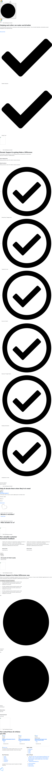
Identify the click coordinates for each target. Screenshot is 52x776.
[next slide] (2, 490)
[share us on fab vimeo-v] (4, 752)
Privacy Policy (30, 764)
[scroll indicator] (8, 11)
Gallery (29, 752)
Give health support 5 (4, 493)
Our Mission (2, 580)
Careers (29, 750)
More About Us (3, 479)
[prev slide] (0, 490)
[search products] (10, 2)
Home (29, 751)
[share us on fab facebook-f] (2, 752)
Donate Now (2, 502)
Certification (30, 749)
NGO (4, 741)
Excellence (12, 580)
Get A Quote (2, 30)
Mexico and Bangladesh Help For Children (8, 740)
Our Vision (7, 580)
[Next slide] (2, 553)
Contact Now (3, 516)
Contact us (6, 761)
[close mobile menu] (0, 21)
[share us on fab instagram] (3, 752)
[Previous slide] (0, 553)
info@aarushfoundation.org (34, 761)
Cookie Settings (31, 765)
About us (5, 759)
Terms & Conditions (31, 763)
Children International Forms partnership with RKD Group (24, 740)
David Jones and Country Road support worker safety (41, 740)
